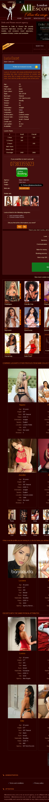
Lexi (12, 535)
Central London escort (16, 217)
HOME (19, 18)
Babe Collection (9, 61)
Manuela (23, 535)
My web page (24, 188)
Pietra (35, 535)
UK (20, 2)
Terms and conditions (17, 783)
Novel (23, 521)
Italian (21, 110)
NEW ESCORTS (39, 18)
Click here (22, 182)
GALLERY (27, 18)
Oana (35, 521)
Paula (12, 521)
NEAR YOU (40, 47)
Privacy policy (39, 783)
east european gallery (16, 215)
